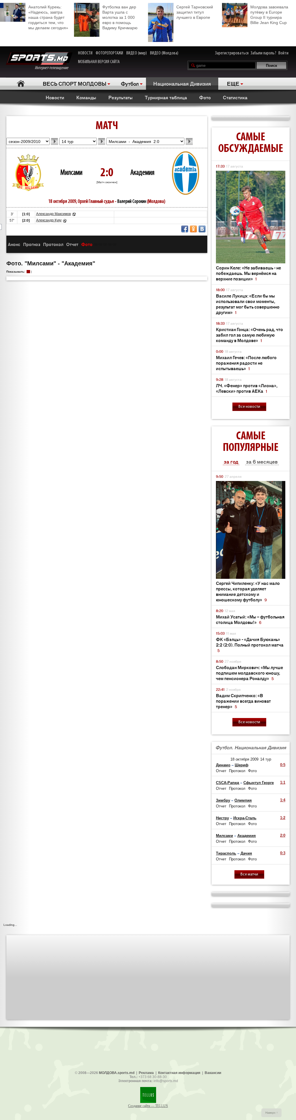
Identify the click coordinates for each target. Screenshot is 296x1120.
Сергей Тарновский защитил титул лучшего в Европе (194, 12)
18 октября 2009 (244, 759)
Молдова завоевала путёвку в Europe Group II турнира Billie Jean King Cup (269, 15)
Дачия (246, 853)
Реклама (146, 1073)
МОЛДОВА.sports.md (116, 1073)
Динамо (223, 765)
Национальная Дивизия (182, 83)
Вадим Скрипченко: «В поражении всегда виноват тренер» (243, 701)
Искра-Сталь (244, 818)
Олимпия (243, 800)
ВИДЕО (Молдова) (164, 53)
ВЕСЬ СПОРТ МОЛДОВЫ (74, 83)
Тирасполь (226, 853)
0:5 (282, 765)
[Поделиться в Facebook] (184, 228)
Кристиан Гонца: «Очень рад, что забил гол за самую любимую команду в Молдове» (249, 334)
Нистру (222, 818)
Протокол (53, 244)
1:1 (282, 782)
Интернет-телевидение (54, 68)
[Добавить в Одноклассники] (193, 228)
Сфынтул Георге (258, 783)
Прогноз (31, 244)
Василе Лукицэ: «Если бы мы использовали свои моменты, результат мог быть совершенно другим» (248, 304)
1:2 (282, 818)
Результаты (120, 97)
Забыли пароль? (263, 53)
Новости (55, 97)
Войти (283, 53)
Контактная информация (179, 1073)
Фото (205, 97)
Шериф (241, 765)
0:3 (282, 853)
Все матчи (249, 874)
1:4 (282, 800)
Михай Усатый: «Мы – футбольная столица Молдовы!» (250, 619)
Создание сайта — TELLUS (148, 1106)
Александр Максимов (53, 214)
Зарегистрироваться (232, 53)
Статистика (235, 97)
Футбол (130, 83)
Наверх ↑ (271, 1112)
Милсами (71, 173)
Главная (21, 83)
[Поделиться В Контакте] (202, 228)
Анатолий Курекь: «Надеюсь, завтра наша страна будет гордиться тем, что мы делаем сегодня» (48, 17)
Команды (86, 97)
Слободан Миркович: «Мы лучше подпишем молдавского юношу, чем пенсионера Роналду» (249, 672)
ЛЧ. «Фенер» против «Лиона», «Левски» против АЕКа (247, 388)
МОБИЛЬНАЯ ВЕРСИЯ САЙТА (99, 62)
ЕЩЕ (233, 83)
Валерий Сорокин (131, 201)
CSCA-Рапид (227, 783)
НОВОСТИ (85, 53)
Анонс (14, 244)
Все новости (249, 407)
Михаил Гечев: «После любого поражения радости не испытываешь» (246, 363)
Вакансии (213, 1073)
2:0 (282, 835)
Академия (142, 173)
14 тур (265, 759)
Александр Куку (49, 220)
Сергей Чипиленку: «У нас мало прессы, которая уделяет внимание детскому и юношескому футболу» (248, 591)
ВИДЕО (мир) (136, 53)
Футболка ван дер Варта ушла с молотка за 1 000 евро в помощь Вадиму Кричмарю (120, 17)
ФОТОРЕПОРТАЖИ (109, 53)
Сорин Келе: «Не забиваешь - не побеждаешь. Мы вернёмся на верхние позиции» (248, 273)
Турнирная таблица (166, 97)
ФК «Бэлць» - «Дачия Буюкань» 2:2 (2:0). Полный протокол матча (250, 644)
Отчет (72, 244)
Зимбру (223, 800)
